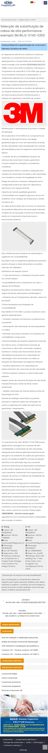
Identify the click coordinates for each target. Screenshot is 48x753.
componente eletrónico (26, 739)
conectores (8, 739)
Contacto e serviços (12, 745)
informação (38, 742)
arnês (33, 20)
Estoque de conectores (13, 742)
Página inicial (24, 20)
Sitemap (23, 750)
